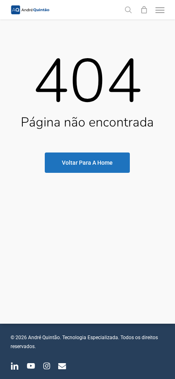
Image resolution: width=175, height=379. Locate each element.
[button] (159, 10)
